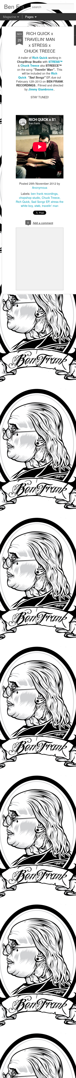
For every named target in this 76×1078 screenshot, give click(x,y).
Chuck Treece (29, 65)
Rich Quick (39, 58)
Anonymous (39, 188)
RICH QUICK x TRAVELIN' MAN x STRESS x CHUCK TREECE (39, 42)
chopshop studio (29, 198)
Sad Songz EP (40, 202)
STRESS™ (55, 62)
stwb (37, 206)
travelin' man (50, 206)
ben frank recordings (44, 194)
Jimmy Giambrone (40, 89)
